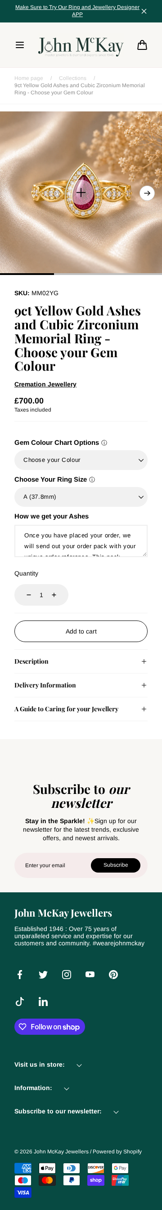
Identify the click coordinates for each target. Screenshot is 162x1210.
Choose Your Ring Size (50, 479)
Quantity (26, 573)
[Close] (144, 11)
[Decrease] (23, 595)
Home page (28, 78)
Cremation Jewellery (45, 384)
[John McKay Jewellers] (81, 45)
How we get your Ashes (51, 516)
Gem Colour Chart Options (56, 442)
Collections (72, 78)
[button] (19, 45)
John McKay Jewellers (61, 1151)
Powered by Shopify (117, 1151)
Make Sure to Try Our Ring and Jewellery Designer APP (77, 11)
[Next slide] (147, 193)
